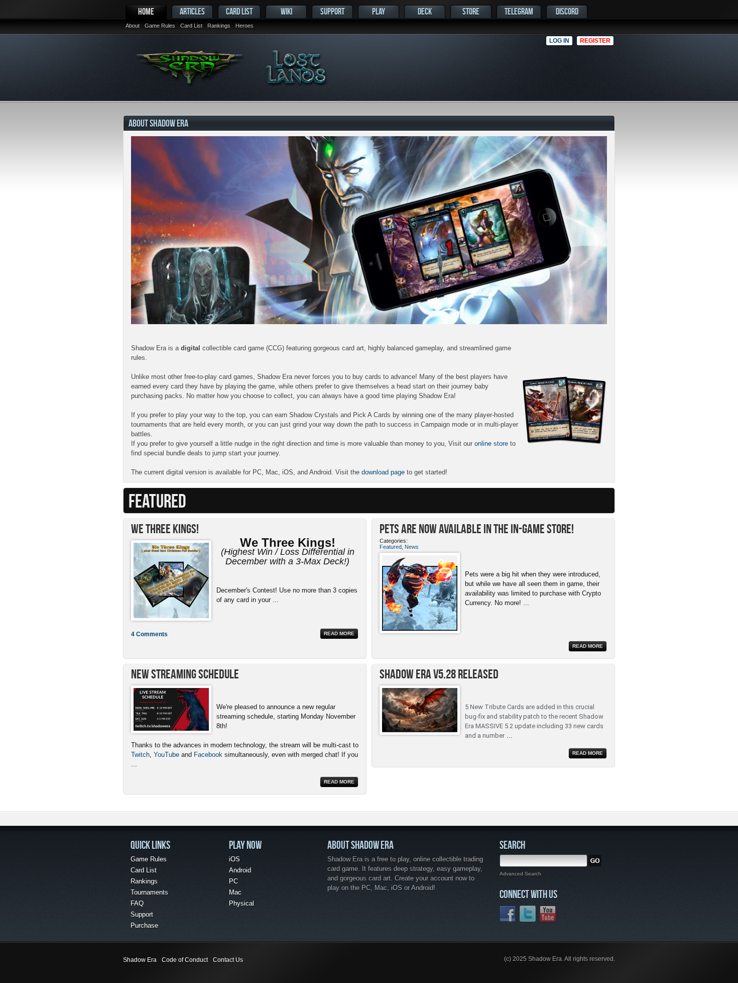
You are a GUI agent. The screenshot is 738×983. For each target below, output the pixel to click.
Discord (567, 11)
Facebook (208, 754)
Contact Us (228, 959)
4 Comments (149, 634)
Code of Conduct (185, 959)
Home (146, 11)
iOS (234, 859)
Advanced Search (520, 873)
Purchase (144, 925)
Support (332, 11)
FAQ (137, 903)
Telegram (519, 11)
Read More (339, 633)
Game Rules (160, 26)
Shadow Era (140, 959)
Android (240, 870)
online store (491, 443)
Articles (192, 11)
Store (470, 11)
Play (378, 11)
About (133, 26)
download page (383, 472)
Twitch (140, 754)
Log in (559, 40)
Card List (191, 26)
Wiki (286, 11)
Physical (241, 903)
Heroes (244, 26)
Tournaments (149, 892)
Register (595, 40)
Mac (235, 892)
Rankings (218, 26)
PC (233, 881)
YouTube (166, 754)
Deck (425, 11)
